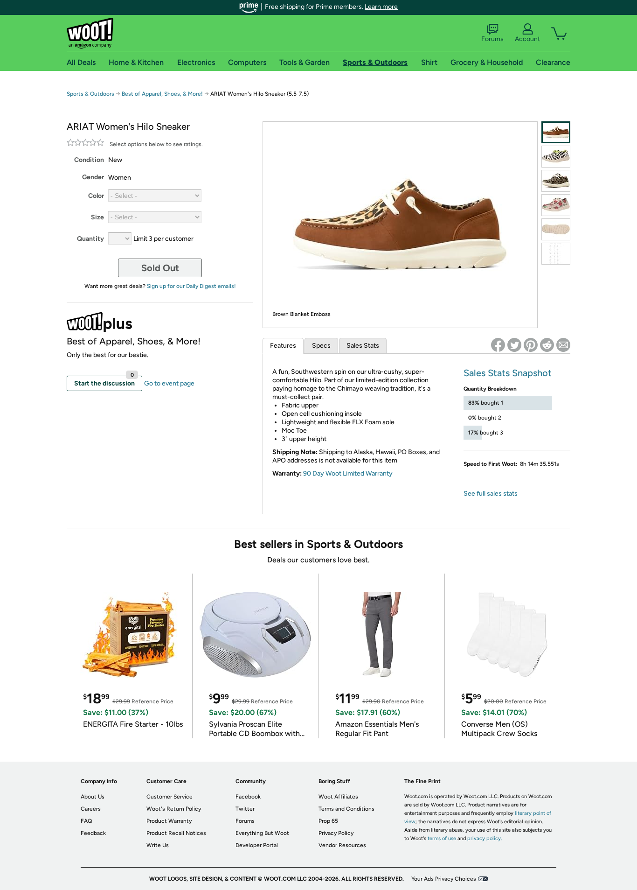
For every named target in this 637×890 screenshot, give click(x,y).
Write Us (157, 845)
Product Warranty (169, 821)
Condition (89, 160)
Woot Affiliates (338, 796)
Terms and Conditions (346, 809)
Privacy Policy (335, 833)
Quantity (90, 239)
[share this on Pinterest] (531, 345)
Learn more (381, 7)
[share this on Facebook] (498, 345)
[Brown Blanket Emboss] (555, 132)
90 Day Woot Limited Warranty (348, 473)
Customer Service (169, 796)
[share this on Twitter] (514, 345)
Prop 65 (328, 821)
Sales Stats (362, 346)
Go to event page (169, 383)
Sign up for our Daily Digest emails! (191, 286)
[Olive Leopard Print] (555, 181)
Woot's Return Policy (173, 809)
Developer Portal (256, 845)
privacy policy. (484, 838)
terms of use (442, 838)
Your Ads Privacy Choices (443, 879)
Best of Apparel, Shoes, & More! (162, 94)
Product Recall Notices (176, 833)
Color (96, 196)
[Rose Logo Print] (555, 205)
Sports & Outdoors (90, 94)
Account (527, 39)
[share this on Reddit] (547, 345)
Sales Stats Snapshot (508, 372)
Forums (492, 39)
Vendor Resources (342, 845)
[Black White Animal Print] (555, 157)
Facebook (248, 796)
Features (283, 346)
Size (97, 217)
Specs (321, 346)
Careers (91, 809)
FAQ (86, 821)
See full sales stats (491, 494)
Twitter (245, 809)
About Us (92, 796)
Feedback (93, 833)
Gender (93, 177)
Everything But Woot (262, 833)
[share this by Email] (563, 345)
